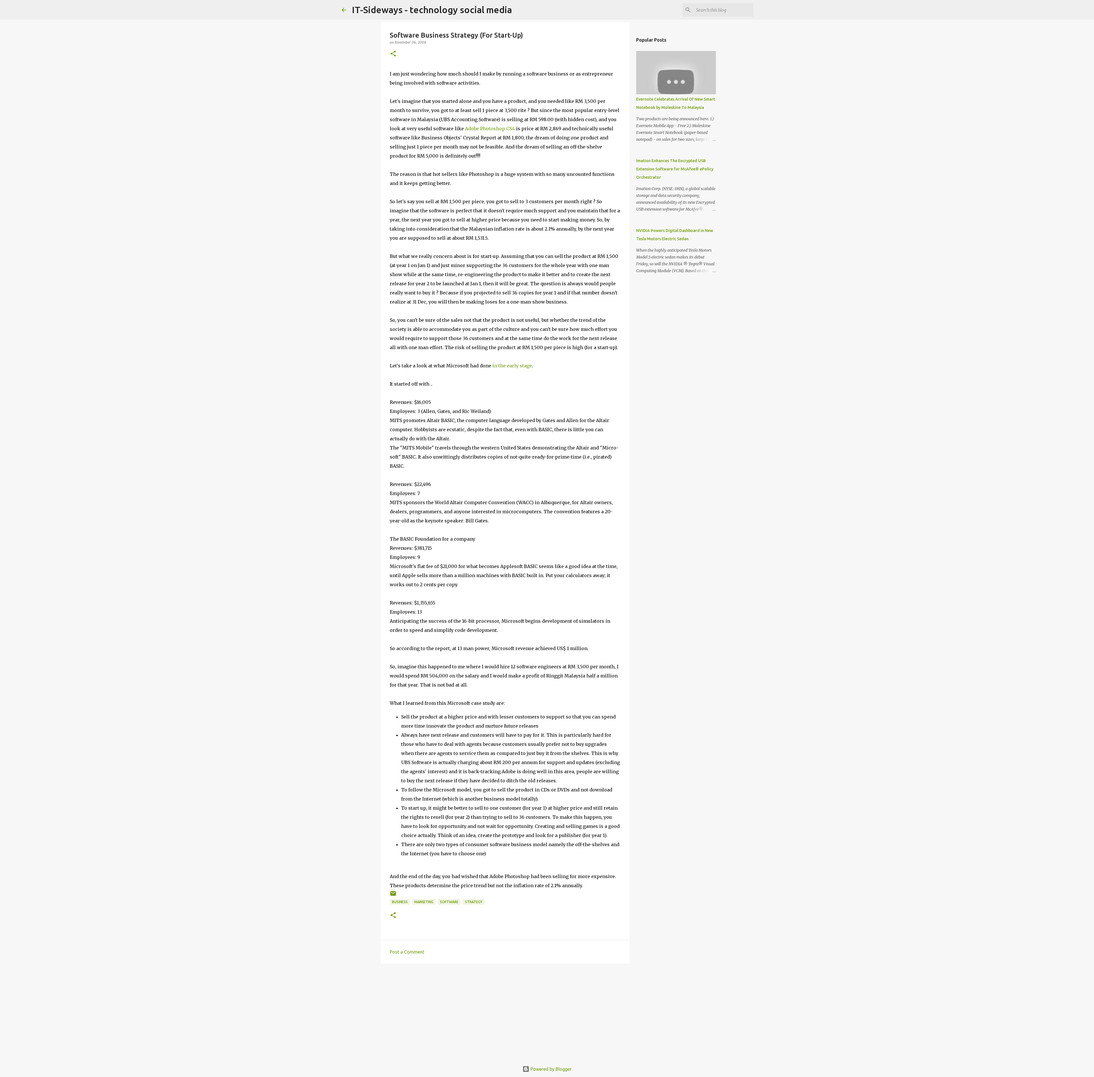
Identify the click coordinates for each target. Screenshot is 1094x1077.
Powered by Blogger (550, 1069)
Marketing (423, 902)
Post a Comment (407, 951)
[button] (393, 54)
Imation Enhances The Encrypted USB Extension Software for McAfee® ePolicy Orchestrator (674, 169)
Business (400, 902)
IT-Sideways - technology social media (432, 10)
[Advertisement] (505, 1012)
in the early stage (512, 365)
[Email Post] (393, 895)
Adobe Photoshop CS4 (490, 128)
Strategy (473, 902)
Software (449, 902)
